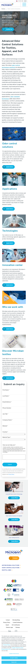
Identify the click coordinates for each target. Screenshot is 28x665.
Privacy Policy (6, 622)
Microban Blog (16, 620)
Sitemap (18, 627)
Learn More (14, 497)
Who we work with (12, 307)
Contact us (9, 29)
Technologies (10, 231)
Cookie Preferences (14, 653)
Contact (15, 558)
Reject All (13, 662)
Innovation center (12, 265)
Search (7, 625)
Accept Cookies (14, 657)
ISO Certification (16, 625)
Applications (9, 189)
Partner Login (9, 627)
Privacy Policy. (6, 644)
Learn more (9, 167)
